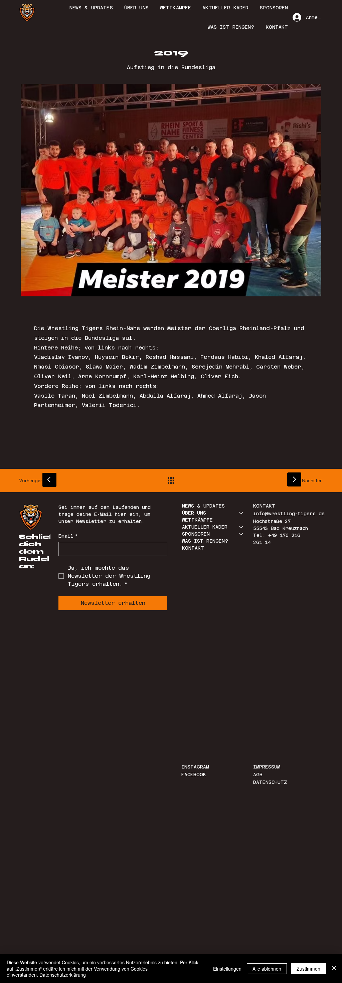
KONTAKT (193, 548)
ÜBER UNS (194, 513)
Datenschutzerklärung (62, 974)
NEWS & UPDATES (203, 506)
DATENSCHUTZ (270, 782)
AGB (258, 774)
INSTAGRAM (196, 766)
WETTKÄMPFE (197, 520)
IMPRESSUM (266, 766)
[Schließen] (334, 968)
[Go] (49, 480)
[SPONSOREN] (241, 534)
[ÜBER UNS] (241, 513)
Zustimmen (308, 968)
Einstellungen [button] (227, 968)
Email (68, 536)
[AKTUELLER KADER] (241, 527)
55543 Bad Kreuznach (280, 528)
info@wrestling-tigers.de (289, 513)
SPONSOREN (196, 534)
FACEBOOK (193, 774)
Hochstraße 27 (272, 521)
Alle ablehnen (266, 968)
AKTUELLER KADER (204, 527)
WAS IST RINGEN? (205, 541)
